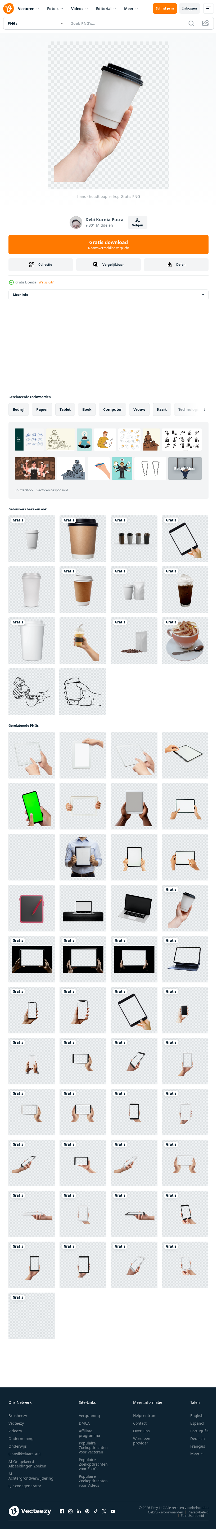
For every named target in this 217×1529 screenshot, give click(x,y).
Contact (140, 1423)
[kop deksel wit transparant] (31, 589)
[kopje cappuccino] (185, 640)
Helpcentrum (144, 1415)
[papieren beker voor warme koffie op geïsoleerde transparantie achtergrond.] (83, 538)
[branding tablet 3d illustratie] (31, 908)
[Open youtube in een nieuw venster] (113, 1511)
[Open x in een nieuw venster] (104, 1511)
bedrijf (19, 409)
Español (193, 1423)
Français (193, 1446)
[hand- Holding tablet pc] (185, 538)
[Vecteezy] (8, 8)
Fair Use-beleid (188, 1515)
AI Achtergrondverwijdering (30, 1476)
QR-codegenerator (24, 1485)
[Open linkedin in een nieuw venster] (79, 1511)
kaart (162, 409)
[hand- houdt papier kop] (185, 908)
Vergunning (89, 1415)
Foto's (52, 8)
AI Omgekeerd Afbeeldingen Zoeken (27, 1464)
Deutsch (193, 1438)
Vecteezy (16, 1423)
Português (195, 1430)
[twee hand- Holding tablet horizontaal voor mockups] (185, 857)
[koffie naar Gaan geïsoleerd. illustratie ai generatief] (83, 589)
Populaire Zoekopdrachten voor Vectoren (93, 1448)
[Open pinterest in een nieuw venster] (87, 1511)
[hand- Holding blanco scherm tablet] (185, 806)
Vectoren (26, 8)
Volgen (137, 225)
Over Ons (141, 1430)
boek (87, 409)
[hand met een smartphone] (31, 806)
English (193, 1415)
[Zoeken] (191, 23)
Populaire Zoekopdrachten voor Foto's (93, 1464)
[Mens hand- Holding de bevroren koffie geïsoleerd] (83, 640)
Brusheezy (17, 1415)
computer (112, 409)
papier (42, 409)
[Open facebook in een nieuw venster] (62, 1511)
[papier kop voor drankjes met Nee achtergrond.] (134, 538)
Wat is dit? (46, 282)
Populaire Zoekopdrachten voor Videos (93, 1481)
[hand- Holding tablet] (83, 806)
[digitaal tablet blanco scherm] (185, 959)
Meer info (20, 294)
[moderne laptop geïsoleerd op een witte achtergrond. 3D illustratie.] (83, 908)
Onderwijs (17, 1446)
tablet (65, 409)
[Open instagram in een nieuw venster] (70, 1511)
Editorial (103, 8)
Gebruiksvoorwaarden (161, 1511)
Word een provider (141, 1441)
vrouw (139, 409)
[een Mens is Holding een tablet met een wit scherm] (83, 857)
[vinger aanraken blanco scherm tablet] (185, 755)
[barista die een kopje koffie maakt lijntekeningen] (31, 691)
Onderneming (21, 1438)
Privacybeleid (194, 1511)
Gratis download (108, 244)
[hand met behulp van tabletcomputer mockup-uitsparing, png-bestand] (31, 755)
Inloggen (189, 8)
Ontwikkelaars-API (24, 1453)
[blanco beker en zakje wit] (134, 589)
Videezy (15, 1430)
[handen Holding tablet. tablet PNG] (83, 1061)
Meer (128, 8)
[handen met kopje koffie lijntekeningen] (82, 691)
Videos (77, 8)
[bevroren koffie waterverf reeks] (185, 589)
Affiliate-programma (89, 1433)
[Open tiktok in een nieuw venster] (96, 1511)
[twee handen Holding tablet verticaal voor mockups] (134, 857)
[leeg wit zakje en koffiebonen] (134, 640)
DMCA (84, 1423)
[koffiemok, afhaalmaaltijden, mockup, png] (31, 640)
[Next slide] (196, 409)
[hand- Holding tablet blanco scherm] (31, 857)
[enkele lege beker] (31, 538)
